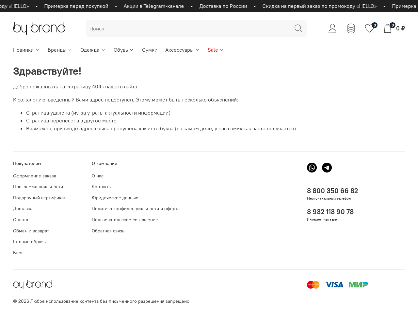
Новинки (23, 49)
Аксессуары (179, 49)
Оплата (20, 220)
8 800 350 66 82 (332, 190)
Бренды (57, 49)
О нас (98, 176)
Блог (18, 253)
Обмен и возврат (31, 231)
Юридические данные (115, 198)
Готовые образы (30, 242)
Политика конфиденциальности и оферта (136, 208)
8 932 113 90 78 (330, 211)
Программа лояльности (38, 187)
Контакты (102, 187)
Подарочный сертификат (39, 198)
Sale (213, 49)
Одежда (89, 49)
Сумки (149, 49)
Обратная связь (108, 231)
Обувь (121, 49)
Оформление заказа (34, 176)
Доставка (22, 208)
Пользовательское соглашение (125, 220)
